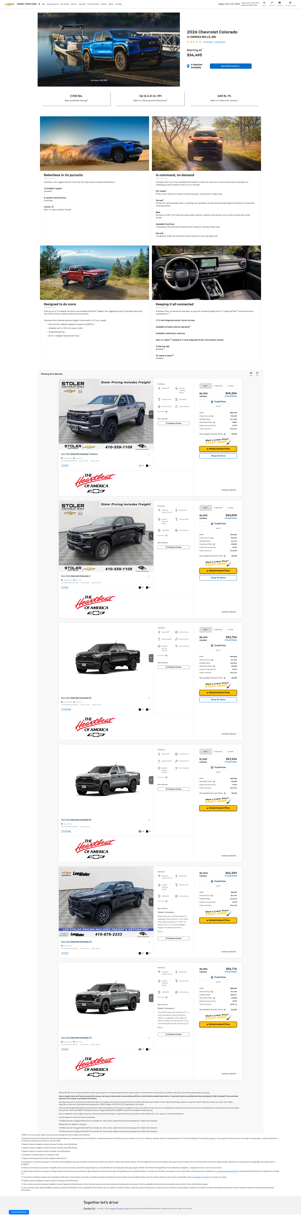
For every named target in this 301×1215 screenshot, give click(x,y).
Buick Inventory (53, 4)
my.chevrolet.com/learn (200, 1177)
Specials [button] (82, 4)
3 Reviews (208, 42)
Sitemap (120, 1208)
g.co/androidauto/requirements (227, 1171)
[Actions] (149, 454)
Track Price (220, 402)
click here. (206, 1093)
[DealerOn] (89, 1208)
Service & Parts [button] (93, 4)
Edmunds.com (219, 42)
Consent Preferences (18, 1212)
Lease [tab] (231, 386)
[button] (151, 414)
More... (161, 932)
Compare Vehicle (229, 490)
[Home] (39, 4)
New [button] (43, 4)
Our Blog (118, 4)
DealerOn (114, 1208)
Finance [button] (104, 4)
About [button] (111, 4)
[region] (218, 423)
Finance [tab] (218, 386)
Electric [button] (74, 4)
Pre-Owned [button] (65, 4)
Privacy (127, 1208)
